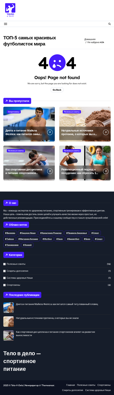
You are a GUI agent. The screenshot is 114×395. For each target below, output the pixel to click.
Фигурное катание (29, 239)
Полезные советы (72, 112)
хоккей (28, 245)
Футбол (48, 239)
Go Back (57, 89)
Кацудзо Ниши (28, 233)
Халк (60, 239)
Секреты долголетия (17, 270)
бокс (88, 239)
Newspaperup (32, 385)
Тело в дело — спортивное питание (22, 361)
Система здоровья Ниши (20, 277)
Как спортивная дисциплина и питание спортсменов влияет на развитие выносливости (23, 175)
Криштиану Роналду (52, 233)
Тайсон (10, 239)
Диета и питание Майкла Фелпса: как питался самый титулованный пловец (23, 134)
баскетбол (74, 239)
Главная (70, 385)
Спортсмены (13, 112)
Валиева (11, 233)
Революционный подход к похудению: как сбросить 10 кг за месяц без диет (79, 173)
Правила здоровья (77, 233)
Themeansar (48, 385)
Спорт (96, 233)
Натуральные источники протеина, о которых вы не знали (78, 134)
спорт (99, 239)
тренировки (12, 245)
